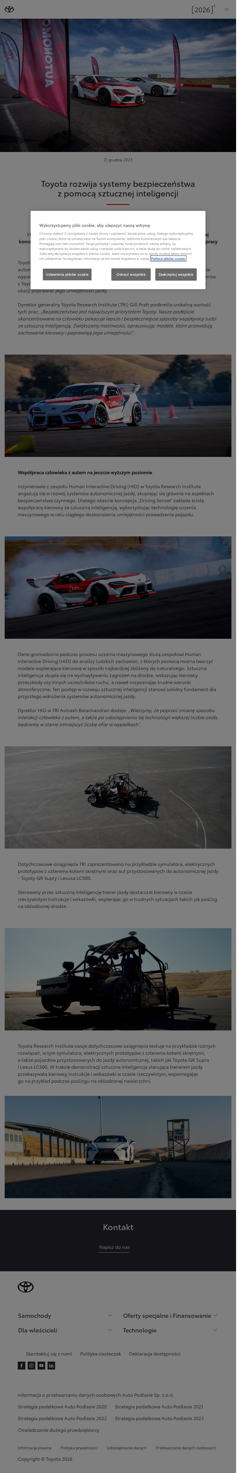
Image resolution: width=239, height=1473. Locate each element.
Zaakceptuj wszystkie (176, 274)
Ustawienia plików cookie (67, 274)
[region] (118, 250)
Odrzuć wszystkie (131, 274)
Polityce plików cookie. (168, 258)
